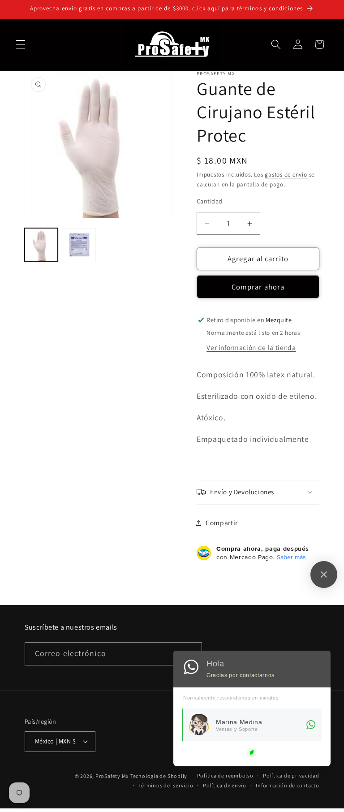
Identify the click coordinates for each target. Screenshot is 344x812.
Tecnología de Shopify (158, 776)
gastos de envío (286, 174)
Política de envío (224, 785)
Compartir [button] (222, 522)
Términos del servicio (165, 785)
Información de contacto (287, 785)
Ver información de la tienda (251, 347)
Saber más (291, 557)
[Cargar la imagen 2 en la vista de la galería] (79, 244)
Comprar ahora (258, 287)
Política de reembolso (225, 775)
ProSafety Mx (112, 776)
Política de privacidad (291, 775)
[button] (20, 44)
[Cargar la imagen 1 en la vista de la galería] (41, 244)
